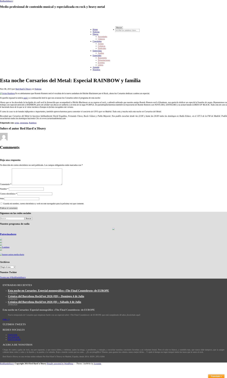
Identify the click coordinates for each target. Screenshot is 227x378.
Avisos (101, 44)
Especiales (97, 55)
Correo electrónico (8, 194)
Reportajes (102, 58)
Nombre (4, 189)
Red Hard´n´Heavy (24, 89)
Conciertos (97, 41)
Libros (100, 65)
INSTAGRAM (14, 339)
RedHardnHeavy (7, 364)
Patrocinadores (8, 234)
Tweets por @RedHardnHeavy (13, 277)
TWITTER (12, 335)
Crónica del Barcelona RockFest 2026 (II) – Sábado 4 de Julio (44, 301)
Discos (95, 34)
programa (24, 123)
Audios (101, 53)
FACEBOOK (13, 337)
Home (95, 29)
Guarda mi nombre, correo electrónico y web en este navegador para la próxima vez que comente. (43, 203)
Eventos (101, 62)
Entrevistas (97, 51)
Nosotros (96, 70)
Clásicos (101, 39)
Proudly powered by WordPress (60, 364)
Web (2, 198)
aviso (17, 123)
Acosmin (97, 364)
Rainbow (33, 123)
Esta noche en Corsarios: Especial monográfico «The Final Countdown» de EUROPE (58, 290)
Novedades (102, 36)
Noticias (96, 32)
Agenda (96, 67)
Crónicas (101, 46)
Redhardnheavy (6, 1)
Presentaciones (104, 60)
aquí (26, 98)
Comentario (5, 184)
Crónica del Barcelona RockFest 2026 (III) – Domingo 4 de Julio (46, 296)
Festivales (102, 48)
